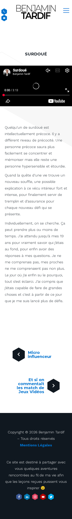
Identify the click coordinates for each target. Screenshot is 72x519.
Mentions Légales (36, 445)
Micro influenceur (39, 354)
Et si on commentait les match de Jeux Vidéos (30, 385)
